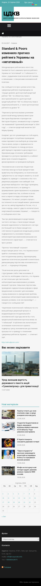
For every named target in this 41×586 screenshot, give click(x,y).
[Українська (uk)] (36, 4)
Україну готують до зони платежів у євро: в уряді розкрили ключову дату (26, 413)
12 (14, 498)
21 (24, 502)
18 (8, 502)
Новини (14, 43)
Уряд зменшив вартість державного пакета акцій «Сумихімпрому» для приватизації (20, 383)
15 (30, 498)
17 (3, 502)
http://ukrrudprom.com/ (10, 342)
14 (24, 498)
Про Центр (28, 2)
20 (19, 502)
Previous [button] (18, 375)
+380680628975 (12, 560)
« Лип (4, 516)
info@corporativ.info (14, 557)
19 (14, 502)
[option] (20, 371)
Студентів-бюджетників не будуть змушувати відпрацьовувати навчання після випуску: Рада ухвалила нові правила (27, 427)
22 (30, 502)
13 (19, 498)
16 (35, 498)
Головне (7, 567)
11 (8, 498)
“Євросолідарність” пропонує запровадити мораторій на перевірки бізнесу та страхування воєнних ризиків (26, 455)
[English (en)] (33, 4)
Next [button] (39, 375)
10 (3, 498)
